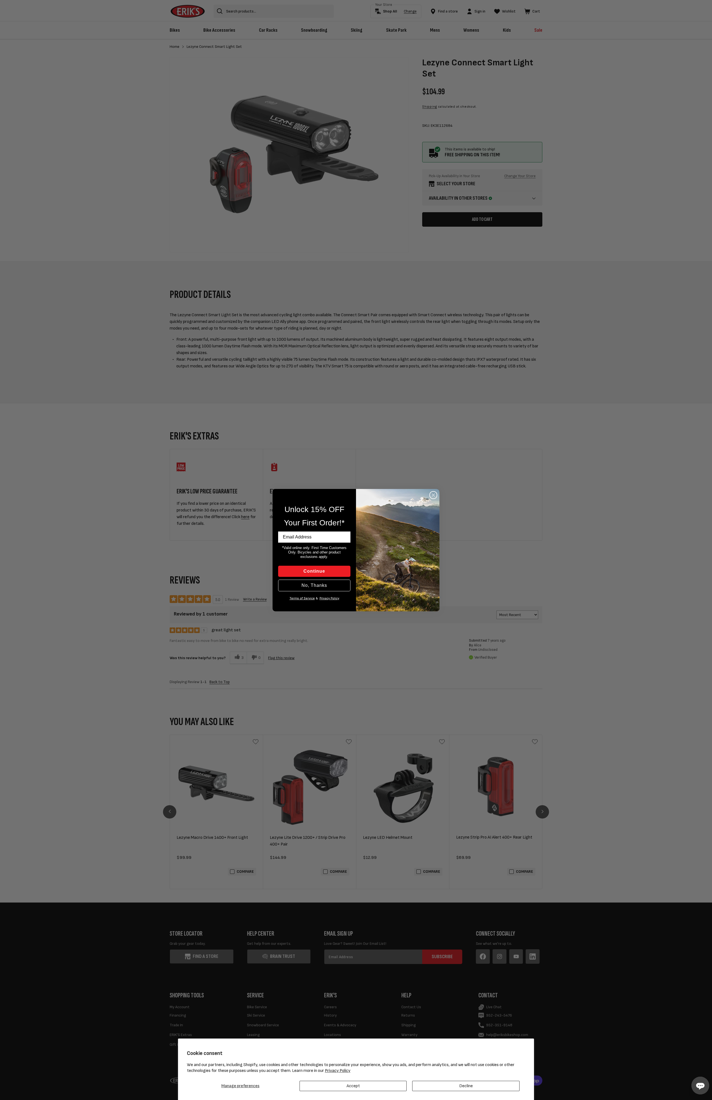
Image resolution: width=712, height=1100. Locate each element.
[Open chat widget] (700, 1085)
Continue (314, 571)
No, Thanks (314, 585)
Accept (353, 1086)
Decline (466, 1086)
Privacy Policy (337, 1070)
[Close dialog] (433, 495)
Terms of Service (302, 598)
